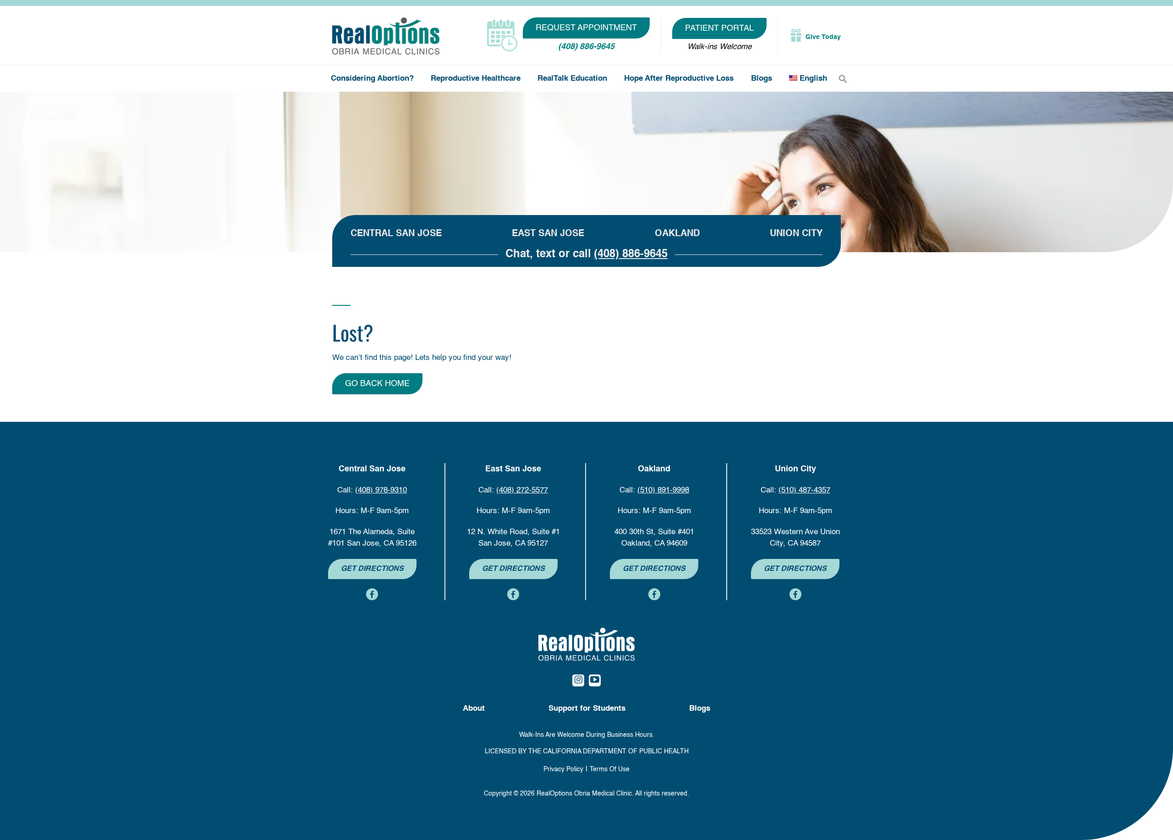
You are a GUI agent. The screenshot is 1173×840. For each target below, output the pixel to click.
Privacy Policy (563, 769)
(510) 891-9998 (663, 490)
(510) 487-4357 (804, 490)
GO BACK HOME (377, 384)
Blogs (761, 79)
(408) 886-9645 (586, 47)
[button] (843, 79)
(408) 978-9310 (381, 490)
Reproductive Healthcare (476, 79)
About (474, 709)
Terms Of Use (610, 769)
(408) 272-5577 (522, 490)
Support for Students (586, 709)
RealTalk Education (572, 79)
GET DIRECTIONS (372, 569)
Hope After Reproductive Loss (679, 79)
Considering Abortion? (372, 79)
